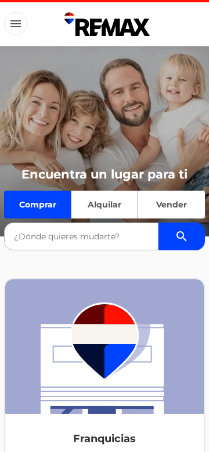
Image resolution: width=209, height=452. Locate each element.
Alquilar (104, 204)
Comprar (37, 204)
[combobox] (81, 236)
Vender (171, 204)
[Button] (15, 23)
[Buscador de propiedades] (181, 236)
